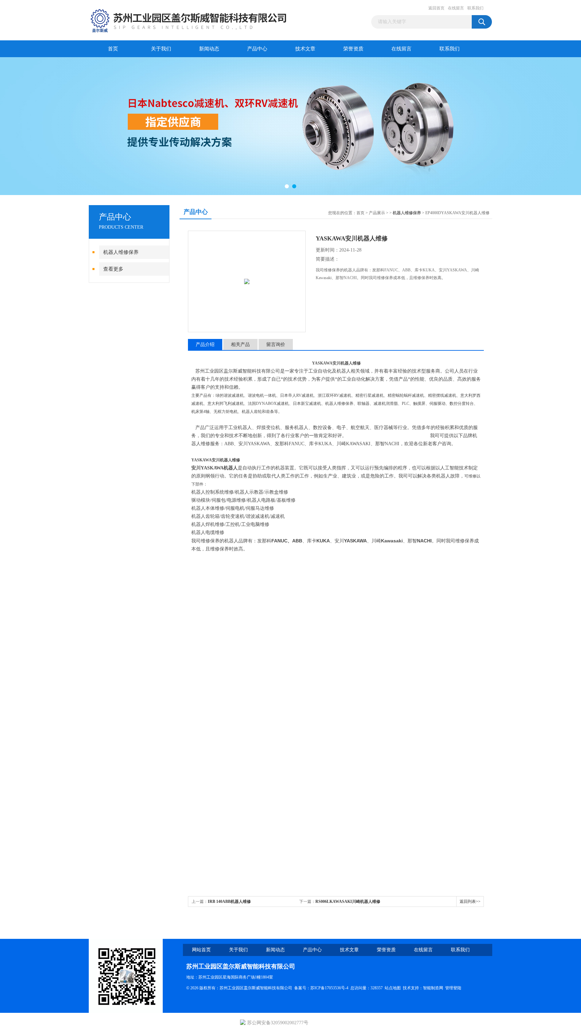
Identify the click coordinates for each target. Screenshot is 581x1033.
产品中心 (257, 48)
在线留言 (456, 8)
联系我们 (475, 8)
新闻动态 (209, 48)
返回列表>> (470, 901)
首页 (113, 48)
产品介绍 (205, 344)
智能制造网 (433, 988)
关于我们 (161, 48)
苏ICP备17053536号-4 (329, 988)
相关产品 (240, 344)
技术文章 (305, 48)
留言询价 (275, 344)
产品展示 (377, 213)
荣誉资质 (353, 48)
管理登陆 (453, 988)
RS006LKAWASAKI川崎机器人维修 (347, 901)
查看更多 (113, 269)
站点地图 (393, 988)
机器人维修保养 (121, 252)
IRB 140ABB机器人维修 (229, 901)
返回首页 (436, 8)
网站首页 (201, 949)
